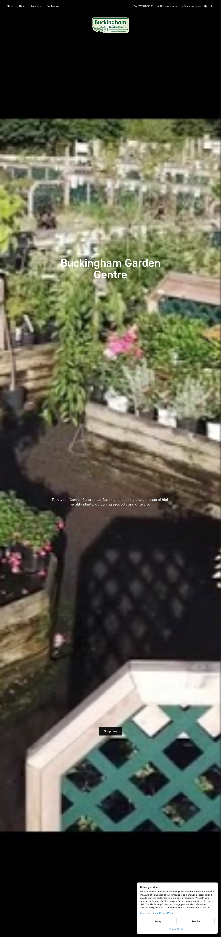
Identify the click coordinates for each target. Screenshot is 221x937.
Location (36, 6)
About (22, 6)
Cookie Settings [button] (177, 929)
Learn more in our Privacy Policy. (157, 913)
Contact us (52, 6)
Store (9, 6)
